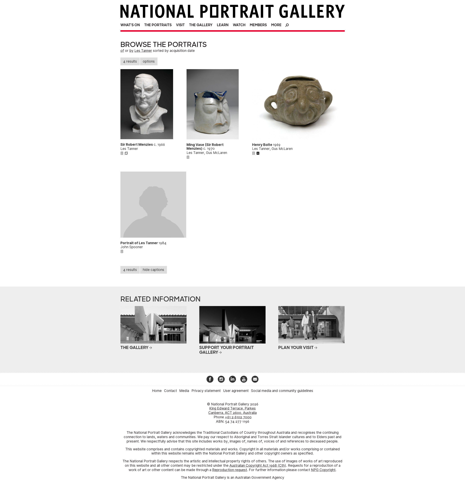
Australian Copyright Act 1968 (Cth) (257, 465)
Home (157, 391)
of (122, 51)
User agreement (236, 391)
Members (258, 25)
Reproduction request (229, 470)
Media (184, 391)
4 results (130, 61)
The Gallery (201, 25)
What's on (130, 25)
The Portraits (158, 25)
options (149, 61)
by (131, 51)
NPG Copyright (323, 470)
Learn (223, 25)
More (276, 25)
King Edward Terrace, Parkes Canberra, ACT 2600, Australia (232, 410)
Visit (180, 25)
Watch (239, 25)
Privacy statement (206, 391)
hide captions (153, 270)
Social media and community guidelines (282, 391)
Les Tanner (143, 51)
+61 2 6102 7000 (238, 417)
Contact (170, 391)
